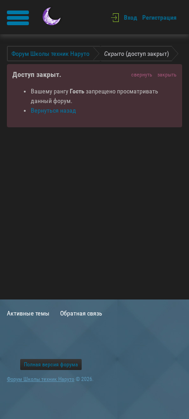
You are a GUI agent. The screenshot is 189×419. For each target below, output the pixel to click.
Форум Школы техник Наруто (40, 379)
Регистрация (159, 17)
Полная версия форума (51, 364)
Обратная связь (81, 313)
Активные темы (28, 313)
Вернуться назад (53, 110)
